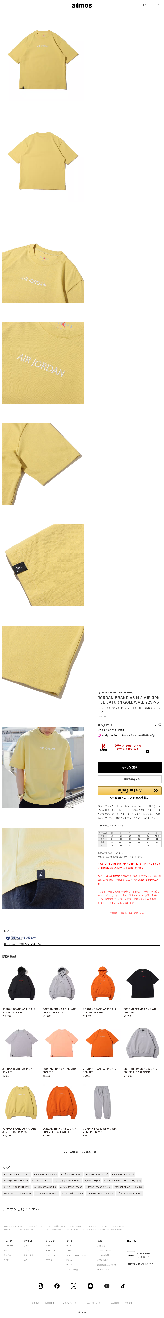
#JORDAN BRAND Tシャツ (45, 1174)
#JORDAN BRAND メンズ (97, 1174)
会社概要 (115, 1303)
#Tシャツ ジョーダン (41, 1180)
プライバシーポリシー (72, 1303)
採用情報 (128, 1303)
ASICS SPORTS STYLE (76, 1255)
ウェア (49, 1226)
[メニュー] (6, 5)
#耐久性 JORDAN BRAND (45, 1187)
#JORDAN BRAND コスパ (123, 1174)
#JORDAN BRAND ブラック (98, 1187)
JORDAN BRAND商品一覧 (80, 1151)
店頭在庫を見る (132, 779)
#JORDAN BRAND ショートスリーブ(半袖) (122, 1180)
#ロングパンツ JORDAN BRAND (18, 1193)
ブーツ (6, 1250)
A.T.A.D (49, 1260)
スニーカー (8, 1245)
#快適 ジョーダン (92, 1180)
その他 (6, 1260)
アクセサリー (29, 1255)
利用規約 (35, 1303)
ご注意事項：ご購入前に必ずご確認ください (126, 913)
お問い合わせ (103, 1260)
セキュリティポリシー (96, 1303)
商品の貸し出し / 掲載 (106, 1265)
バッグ (26, 1250)
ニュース (131, 1240)
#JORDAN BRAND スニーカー (17, 1174)
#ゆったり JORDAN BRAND (16, 1180)
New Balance (72, 1265)
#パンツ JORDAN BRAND (71, 1187)
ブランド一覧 (72, 1269)
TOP (5, 1226)
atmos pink (51, 1250)
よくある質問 (103, 1255)
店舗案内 (101, 1245)
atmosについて (104, 1269)
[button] (130, 792)
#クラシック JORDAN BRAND (17, 1187)
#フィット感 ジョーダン (72, 1193)
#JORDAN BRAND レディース (100, 1193)
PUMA (69, 1260)
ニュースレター (104, 1250)
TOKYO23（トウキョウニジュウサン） (25, 1229)
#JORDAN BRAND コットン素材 (128, 1187)
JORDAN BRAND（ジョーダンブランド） (27, 1226)
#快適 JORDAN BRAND (71, 1174)
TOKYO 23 (50, 1255)
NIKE (68, 1245)
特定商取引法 (51, 1303)
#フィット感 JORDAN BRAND (67, 1180)
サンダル (7, 1255)
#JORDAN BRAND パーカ (47, 1193)
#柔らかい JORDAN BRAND (129, 1193)
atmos (49, 1245)
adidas (69, 1250)
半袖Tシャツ (59, 1226)
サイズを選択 (129, 767)
